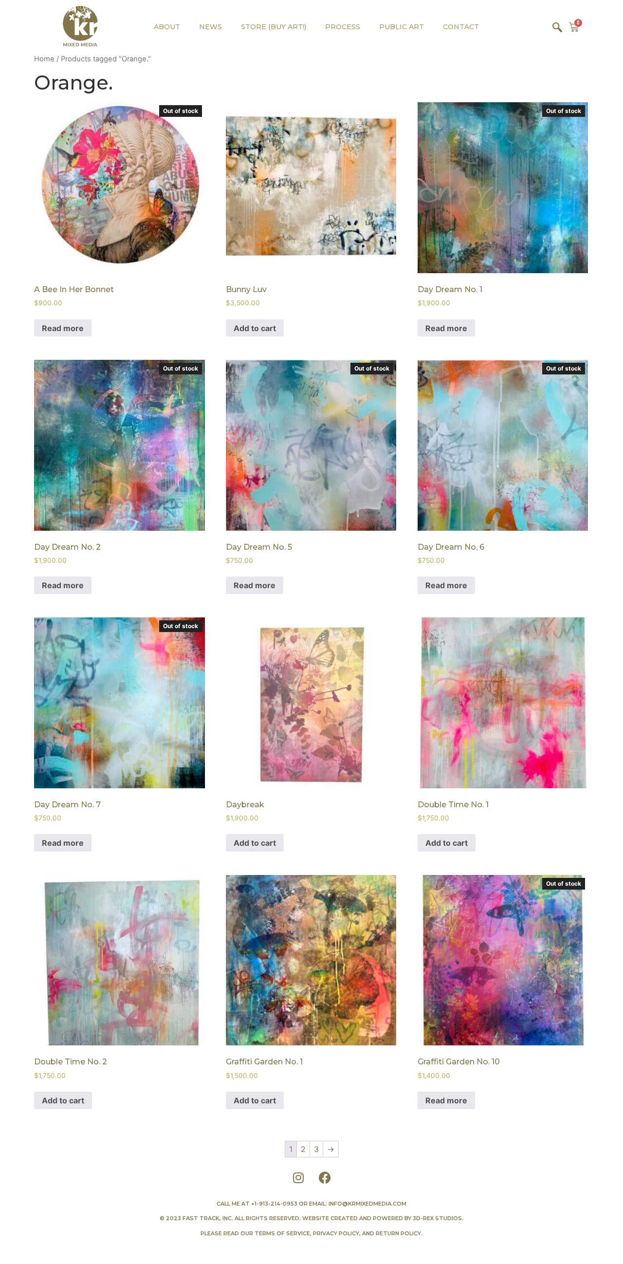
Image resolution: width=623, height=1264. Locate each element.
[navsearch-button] (557, 27)
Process (342, 26)
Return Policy (398, 1233)
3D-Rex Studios (437, 1218)
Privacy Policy (336, 1233)
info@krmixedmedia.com (367, 1203)
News (210, 26)
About (167, 26)
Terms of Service (282, 1233)
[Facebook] (325, 1178)
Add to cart (255, 328)
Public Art (401, 26)
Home (44, 59)
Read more (63, 328)
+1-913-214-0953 (274, 1203)
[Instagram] (298, 1178)
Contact (461, 26)
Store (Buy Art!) (273, 26)
